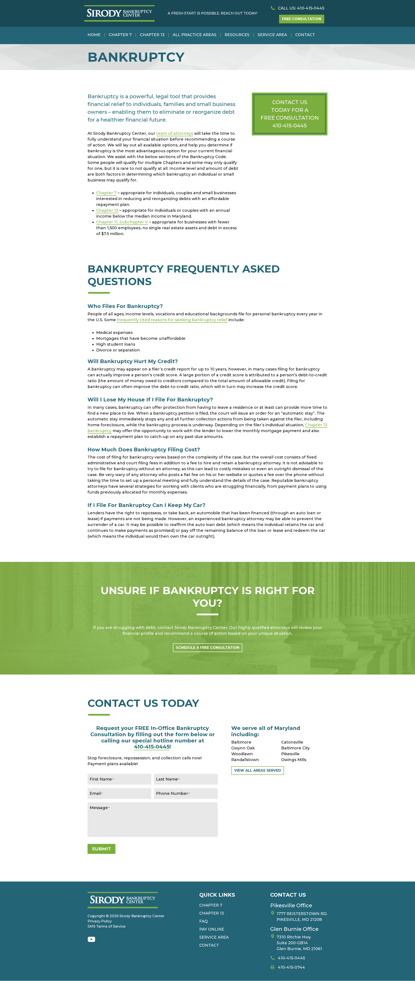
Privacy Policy (100, 921)
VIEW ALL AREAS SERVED (257, 770)
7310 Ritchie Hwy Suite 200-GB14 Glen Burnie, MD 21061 (299, 943)
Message (100, 807)
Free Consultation (301, 19)
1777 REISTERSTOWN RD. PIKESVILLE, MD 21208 (302, 916)
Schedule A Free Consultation (207, 648)
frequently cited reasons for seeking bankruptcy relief (172, 319)
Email (96, 793)
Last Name (168, 779)
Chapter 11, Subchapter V (122, 222)
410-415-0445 (290, 125)
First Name (102, 779)
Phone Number (173, 793)
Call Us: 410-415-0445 (300, 8)
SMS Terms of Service (106, 926)
